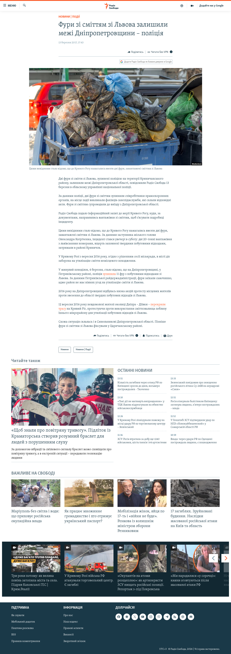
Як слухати (17, 615)
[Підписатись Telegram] (167, 617)
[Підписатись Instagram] (151, 617)
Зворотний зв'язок (74, 641)
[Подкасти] (182, 5)
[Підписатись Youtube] (143, 617)
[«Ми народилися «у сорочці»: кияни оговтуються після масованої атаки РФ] (195, 558)
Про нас (68, 615)
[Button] (136, 52)
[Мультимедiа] (192, 5)
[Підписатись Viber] (159, 617)
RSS (13, 635)
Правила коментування (25, 641)
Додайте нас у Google (211, 5)
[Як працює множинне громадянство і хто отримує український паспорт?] (88, 493)
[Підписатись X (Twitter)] (135, 617)
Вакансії (68, 635)
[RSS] (175, 617)
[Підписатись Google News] (126, 617)
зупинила (109, 274)
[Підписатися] (191, 617)
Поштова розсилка (22, 628)
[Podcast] (183, 617)
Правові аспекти (73, 628)
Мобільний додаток (23, 622)
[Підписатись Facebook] (119, 617)
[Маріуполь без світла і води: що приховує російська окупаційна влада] (35, 493)
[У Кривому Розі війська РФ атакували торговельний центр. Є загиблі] (88, 558)
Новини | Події (69, 16)
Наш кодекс (70, 622)
